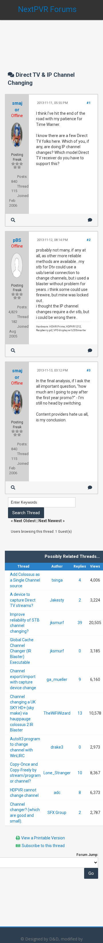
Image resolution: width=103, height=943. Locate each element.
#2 (88, 240)
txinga (57, 580)
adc (57, 792)
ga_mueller (57, 679)
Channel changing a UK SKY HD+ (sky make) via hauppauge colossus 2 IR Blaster (22, 713)
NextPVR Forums (47, 9)
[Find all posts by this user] (13, 220)
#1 (88, 103)
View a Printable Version (43, 838)
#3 (88, 370)
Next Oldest (25, 520)
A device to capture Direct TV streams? (22, 600)
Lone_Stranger (57, 773)
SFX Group (56, 812)
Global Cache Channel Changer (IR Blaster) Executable (21, 651)
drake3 (57, 747)
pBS (17, 240)
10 (80, 773)
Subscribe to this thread (43, 845)
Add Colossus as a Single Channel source (25, 580)
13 (80, 713)
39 (80, 622)
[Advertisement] (51, 40)
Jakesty (57, 600)
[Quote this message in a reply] (90, 220)
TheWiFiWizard (56, 713)
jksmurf (57, 622)
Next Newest (50, 520)
